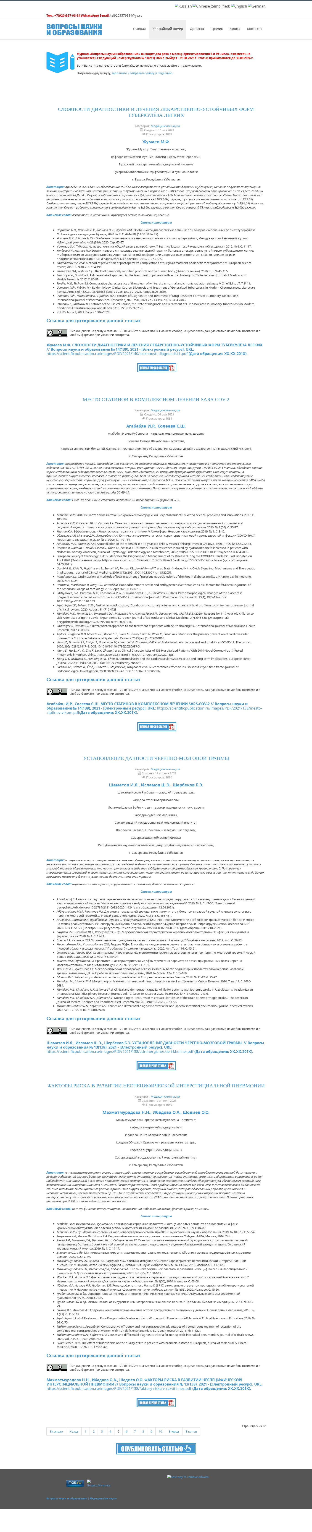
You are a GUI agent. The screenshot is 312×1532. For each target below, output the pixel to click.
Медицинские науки (165, 126)
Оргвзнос (197, 28)
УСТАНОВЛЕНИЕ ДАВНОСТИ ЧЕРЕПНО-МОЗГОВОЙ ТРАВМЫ (156, 758)
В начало (56, 1431)
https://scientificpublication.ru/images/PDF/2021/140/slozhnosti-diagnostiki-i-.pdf (117, 353)
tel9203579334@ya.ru (126, 15)
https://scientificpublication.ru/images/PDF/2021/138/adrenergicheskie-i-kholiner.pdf (120, 1051)
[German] (257, 5)
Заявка (235, 28)
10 (160, 1431)
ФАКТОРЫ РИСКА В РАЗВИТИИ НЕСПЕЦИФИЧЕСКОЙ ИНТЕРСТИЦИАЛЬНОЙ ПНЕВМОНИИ (156, 1085)
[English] (239, 5)
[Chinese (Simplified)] (211, 5)
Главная (139, 28)
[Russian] (183, 5)
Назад (73, 1431)
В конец (191, 1431)
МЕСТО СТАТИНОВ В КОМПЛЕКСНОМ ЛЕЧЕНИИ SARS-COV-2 (156, 399)
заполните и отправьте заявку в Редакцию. (142, 73)
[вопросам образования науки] (156, 1448)
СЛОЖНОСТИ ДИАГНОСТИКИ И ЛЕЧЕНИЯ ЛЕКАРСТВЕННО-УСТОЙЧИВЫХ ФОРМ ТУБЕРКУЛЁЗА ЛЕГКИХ (156, 112)
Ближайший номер (168, 28)
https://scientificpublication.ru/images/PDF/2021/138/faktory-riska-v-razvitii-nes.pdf (119, 1388)
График (217, 28)
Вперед (174, 1431)
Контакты (254, 28)
